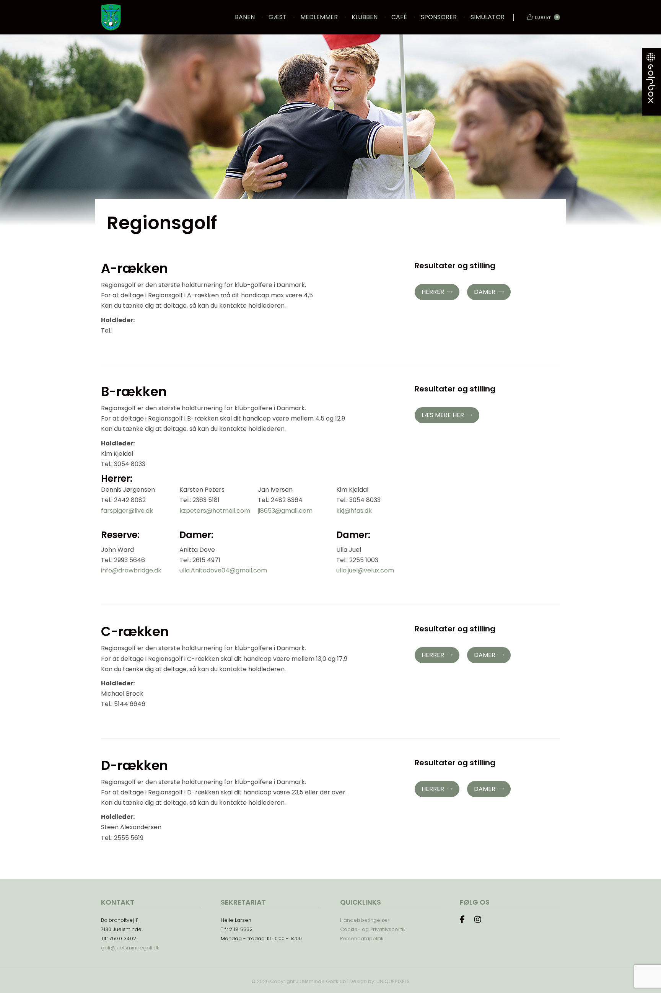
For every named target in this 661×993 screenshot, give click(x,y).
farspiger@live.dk (127, 510)
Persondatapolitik (361, 938)
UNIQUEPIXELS (393, 981)
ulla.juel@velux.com (365, 570)
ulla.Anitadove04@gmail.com (223, 570)
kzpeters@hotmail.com (214, 510)
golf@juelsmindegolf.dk (130, 947)
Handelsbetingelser (364, 920)
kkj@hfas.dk (354, 510)
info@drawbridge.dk (131, 570)
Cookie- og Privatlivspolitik (372, 929)
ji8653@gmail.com (285, 510)
